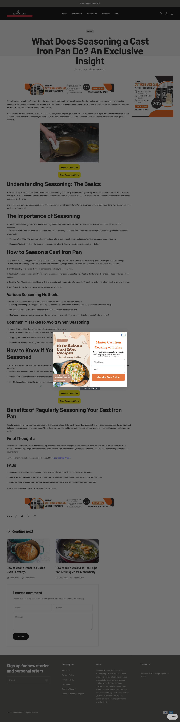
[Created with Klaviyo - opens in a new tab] (90, 388)
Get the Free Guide (108, 377)
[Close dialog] (123, 335)
